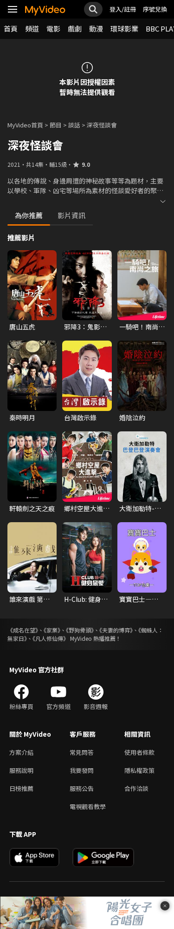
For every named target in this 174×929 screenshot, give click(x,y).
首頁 (11, 28)
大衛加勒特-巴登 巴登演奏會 (140, 508)
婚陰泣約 (132, 417)
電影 (53, 28)
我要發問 (82, 770)
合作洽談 (136, 788)
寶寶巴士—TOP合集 (135, 599)
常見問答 (82, 752)
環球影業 (124, 28)
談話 (74, 124)
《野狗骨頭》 (80, 630)
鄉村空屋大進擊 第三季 (87, 508)
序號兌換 (155, 9)
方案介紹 (21, 752)
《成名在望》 (22, 630)
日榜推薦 (21, 788)
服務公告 (82, 788)
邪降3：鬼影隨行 (85, 326)
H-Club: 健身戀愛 (86, 599)
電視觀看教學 (88, 806)
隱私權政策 (139, 770)
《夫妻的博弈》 (116, 630)
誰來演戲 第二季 (29, 599)
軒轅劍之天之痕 (32, 508)
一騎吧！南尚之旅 (142, 326)
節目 (56, 124)
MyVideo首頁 (25, 124)
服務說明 (21, 770)
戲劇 (75, 28)
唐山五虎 (22, 326)
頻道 (32, 28)
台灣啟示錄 (80, 417)
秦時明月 (22, 417)
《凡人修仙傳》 (50, 638)
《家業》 (52, 630)
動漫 (96, 28)
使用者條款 (139, 752)
